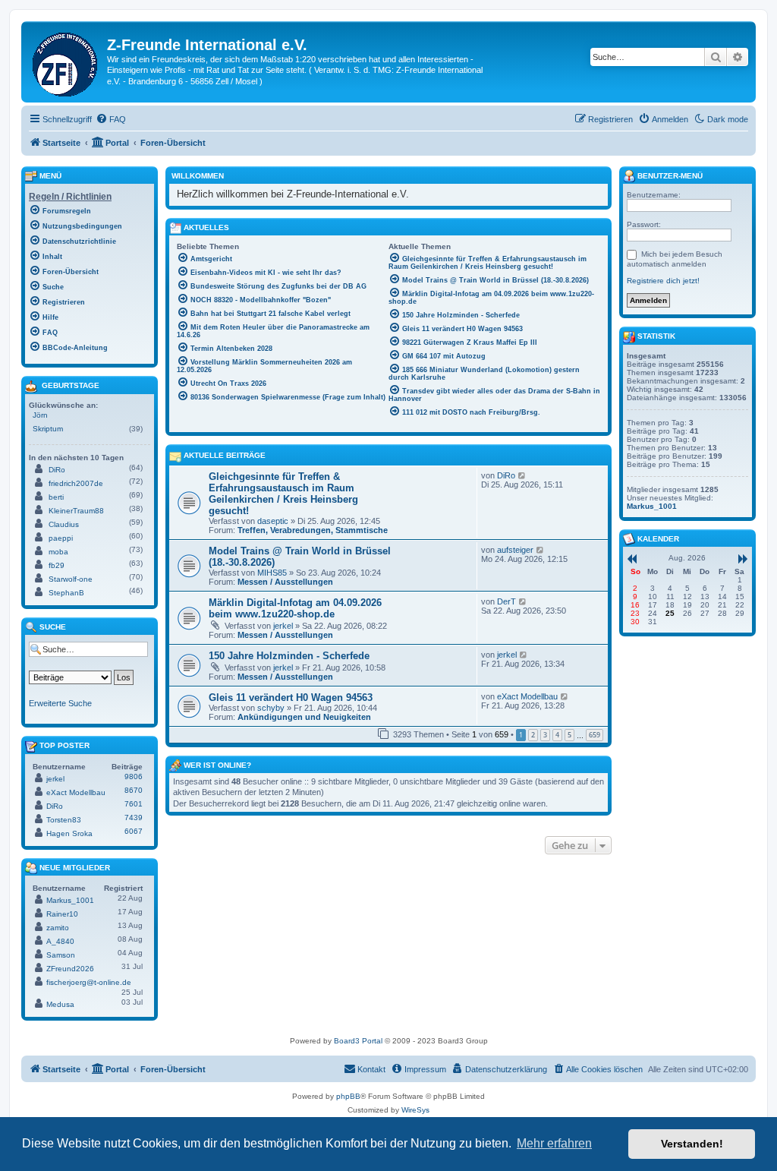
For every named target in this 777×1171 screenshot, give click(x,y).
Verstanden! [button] (692, 1144)
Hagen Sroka (69, 833)
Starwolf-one (71, 579)
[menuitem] (111, 119)
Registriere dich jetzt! (663, 280)
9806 (133, 776)
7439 (133, 817)
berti (56, 497)
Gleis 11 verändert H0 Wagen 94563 (291, 697)
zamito (57, 927)
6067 (133, 831)
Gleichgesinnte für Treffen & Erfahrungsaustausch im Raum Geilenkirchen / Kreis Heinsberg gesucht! (283, 493)
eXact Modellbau (527, 696)
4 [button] (557, 735)
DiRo (506, 475)
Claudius (64, 524)
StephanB (66, 593)
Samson (60, 955)
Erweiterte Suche (60, 703)
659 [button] (594, 735)
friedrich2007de (76, 483)
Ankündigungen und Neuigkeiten (304, 716)
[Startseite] (66, 61)
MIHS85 (272, 572)
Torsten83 (63, 820)
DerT (506, 601)
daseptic (272, 521)
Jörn (40, 415)
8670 (133, 790)
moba (58, 552)
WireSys (415, 1110)
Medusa (60, 1004)
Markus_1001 (70, 900)
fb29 (56, 565)
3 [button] (545, 735)
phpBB (348, 1096)
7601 (133, 804)
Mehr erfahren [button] (554, 1143)
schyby (271, 707)
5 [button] (569, 735)
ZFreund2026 (70, 968)
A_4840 (60, 941)
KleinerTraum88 (76, 511)
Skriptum (48, 429)
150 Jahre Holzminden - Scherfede (289, 655)
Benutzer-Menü (669, 176)
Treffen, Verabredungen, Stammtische (313, 530)
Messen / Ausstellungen (285, 581)
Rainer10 (62, 914)
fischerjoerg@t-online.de (88, 982)
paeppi (61, 538)
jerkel (283, 625)
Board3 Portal (358, 1041)
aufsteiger (515, 549)
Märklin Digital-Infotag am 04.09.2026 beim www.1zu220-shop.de (295, 608)
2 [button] (533, 735)
